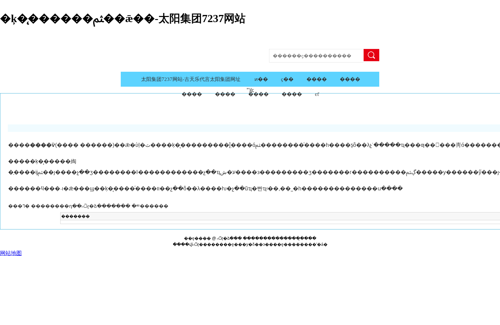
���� (371, 55)
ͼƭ (317, 94)
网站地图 (11, 253)
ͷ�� (261, 79)
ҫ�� (287, 79)
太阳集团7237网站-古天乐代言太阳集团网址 (190, 79)
